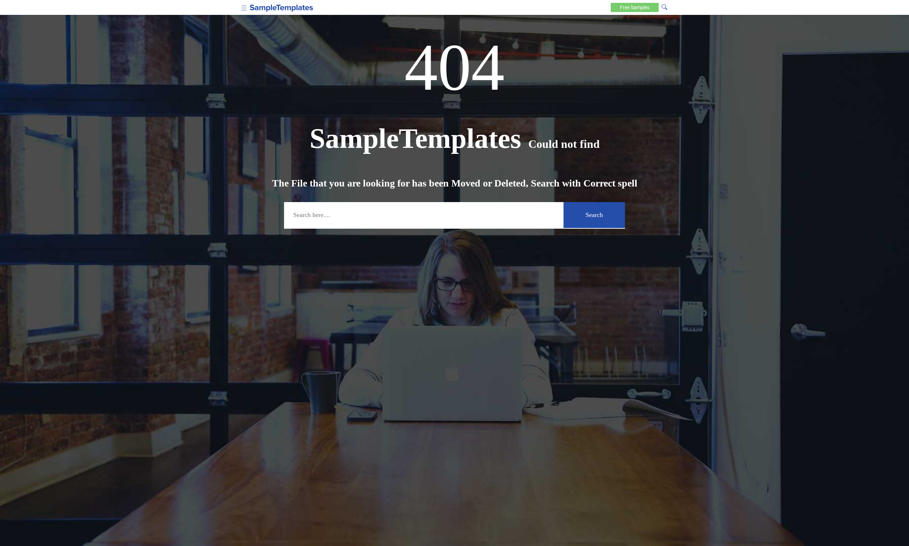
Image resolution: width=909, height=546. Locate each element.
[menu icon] (244, 7)
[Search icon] (664, 7)
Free (634, 7)
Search (594, 214)
